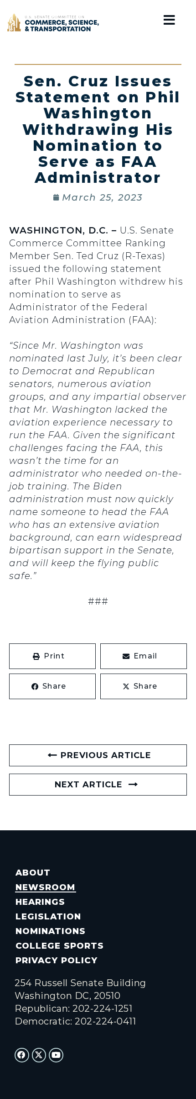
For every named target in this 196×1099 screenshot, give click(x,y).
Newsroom (45, 887)
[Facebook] (22, 1055)
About (33, 872)
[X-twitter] (39, 1055)
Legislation (48, 916)
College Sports (59, 945)
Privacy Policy (56, 960)
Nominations (50, 931)
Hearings (40, 902)
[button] (52, 656)
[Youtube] (56, 1055)
